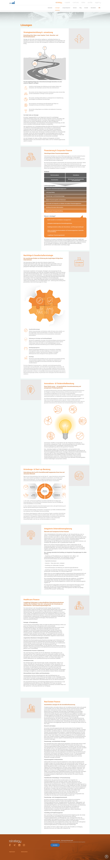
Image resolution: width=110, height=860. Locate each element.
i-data (83, 2)
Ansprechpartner (66, 7)
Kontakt (86, 7)
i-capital (67, 2)
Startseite (50, 7)
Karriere (75, 7)
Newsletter (93, 7)
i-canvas (76, 2)
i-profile (90, 2)
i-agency (98, 2)
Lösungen (57, 7)
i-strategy (59, 2)
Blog (81, 7)
